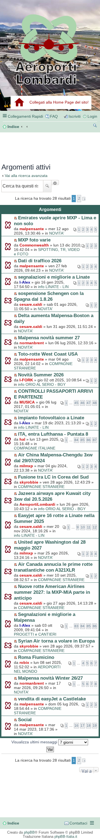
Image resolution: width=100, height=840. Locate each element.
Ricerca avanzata (55, 182)
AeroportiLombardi (37, 504)
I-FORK (26, 380)
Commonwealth (34, 245)
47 (89, 403)
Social (25, 719)
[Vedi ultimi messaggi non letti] (15, 218)
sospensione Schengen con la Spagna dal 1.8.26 (49, 296)
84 (76, 440)
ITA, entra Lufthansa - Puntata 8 (53, 434)
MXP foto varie (34, 240)
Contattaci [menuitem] (78, 823)
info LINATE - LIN (53, 286)
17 (82, 725)
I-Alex (24, 282)
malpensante (31, 229)
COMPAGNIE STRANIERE (41, 486)
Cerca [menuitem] (95, 126)
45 (76, 403)
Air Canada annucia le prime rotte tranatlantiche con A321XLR (53, 567)
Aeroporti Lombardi (50, 49)
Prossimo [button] (83, 199)
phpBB (29, 832)
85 (82, 440)
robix (24, 662)
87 (95, 440)
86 (89, 440)
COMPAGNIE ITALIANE (34, 448)
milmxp (26, 466)
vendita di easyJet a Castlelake (52, 699)
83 (76, 626)
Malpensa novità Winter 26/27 (50, 678)
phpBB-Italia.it (65, 836)
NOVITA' (56, 233)
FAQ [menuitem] (54, 116)
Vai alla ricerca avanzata (26, 175)
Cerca (47, 186)
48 (95, 403)
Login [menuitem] (92, 116)
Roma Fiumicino (36, 657)
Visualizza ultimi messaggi (34, 742)
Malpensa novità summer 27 (49, 337)
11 (89, 527)
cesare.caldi (30, 304)
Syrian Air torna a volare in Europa (56, 641)
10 (83, 527)
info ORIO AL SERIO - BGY (42, 384)
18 (89, 725)
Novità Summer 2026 (41, 374)
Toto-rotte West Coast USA (48, 354)
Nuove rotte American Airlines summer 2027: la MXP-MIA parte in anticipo (52, 592)
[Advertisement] (24, 145)
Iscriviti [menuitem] (75, 116)
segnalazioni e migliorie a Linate (54, 277)
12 (95, 527)
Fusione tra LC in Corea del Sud (53, 477)
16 (76, 725)
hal (22, 439)
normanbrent (31, 343)
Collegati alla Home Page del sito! (59, 102)
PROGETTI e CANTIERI (35, 634)
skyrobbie (28, 482)
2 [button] (79, 198)
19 (95, 725)
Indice (13, 823)
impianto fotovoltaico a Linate (51, 417)
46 (82, 403)
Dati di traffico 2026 (39, 260)
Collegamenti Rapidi (25, 116)
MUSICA (27, 402)
